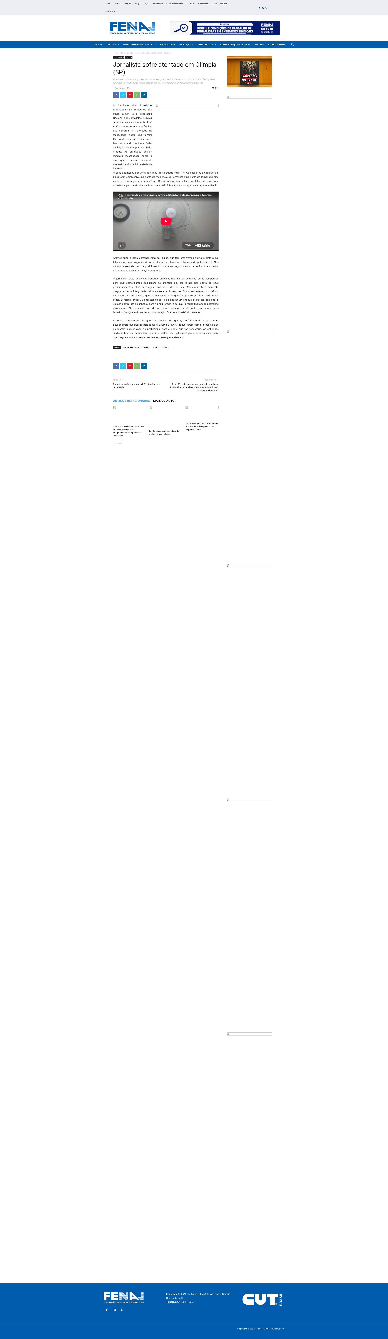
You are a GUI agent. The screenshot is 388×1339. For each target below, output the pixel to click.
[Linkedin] (144, 95)
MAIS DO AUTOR (164, 401)
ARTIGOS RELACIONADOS (131, 401)
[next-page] (120, 442)
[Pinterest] (130, 95)
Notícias (129, 57)
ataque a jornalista (131, 347)
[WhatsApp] (137, 95)
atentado (146, 347)
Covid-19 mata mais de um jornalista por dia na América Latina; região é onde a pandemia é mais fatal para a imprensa (194, 387)
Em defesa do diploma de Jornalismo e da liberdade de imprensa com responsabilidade (202, 426)
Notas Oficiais (127, 53)
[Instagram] (263, 8)
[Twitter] (266, 8)
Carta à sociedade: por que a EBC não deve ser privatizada (136, 386)
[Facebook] (259, 8)
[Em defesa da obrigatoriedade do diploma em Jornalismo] (165, 417)
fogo (155, 347)
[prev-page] (115, 442)
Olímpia (164, 347)
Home (115, 53)
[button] (292, 44)
